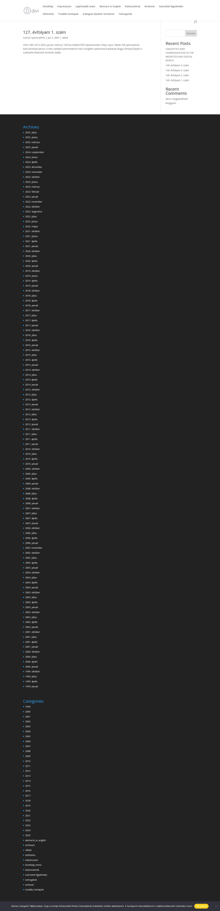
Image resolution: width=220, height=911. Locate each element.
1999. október (32, 671)
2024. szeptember (34, 152)
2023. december (33, 166)
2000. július (31, 656)
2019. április (31, 280)
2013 (27, 775)
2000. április (31, 661)
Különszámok (132, 6)
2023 (27, 825)
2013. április (31, 399)
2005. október (32, 552)
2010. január (31, 463)
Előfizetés (48, 14)
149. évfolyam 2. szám (177, 75)
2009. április (31, 478)
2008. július (31, 493)
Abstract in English (110, 6)
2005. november (33, 547)
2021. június (31, 236)
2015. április (31, 359)
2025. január (31, 147)
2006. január (31, 542)
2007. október (32, 508)
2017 (27, 795)
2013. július (31, 394)
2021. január (31, 246)
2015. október (32, 350)
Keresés (191, 33)
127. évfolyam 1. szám (44, 32)
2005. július (31, 557)
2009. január (31, 483)
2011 (27, 766)
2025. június (31, 137)
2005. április (31, 562)
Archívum (149, 6)
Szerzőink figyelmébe (171, 6)
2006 (27, 741)
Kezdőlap (48, 6)
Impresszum (64, 6)
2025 (27, 835)
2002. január (31, 626)
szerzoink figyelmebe (36, 874)
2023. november (33, 171)
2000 (27, 711)
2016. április (31, 340)
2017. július (31, 315)
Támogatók (125, 14)
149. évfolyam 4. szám (177, 65)
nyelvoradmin (38, 37)
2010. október (32, 449)
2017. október (32, 310)
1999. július (31, 676)
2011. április (31, 439)
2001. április (31, 641)
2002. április (31, 622)
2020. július (31, 255)
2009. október (32, 468)
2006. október (32, 528)
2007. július (31, 513)
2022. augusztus (33, 211)
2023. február (32, 191)
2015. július (31, 354)
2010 (27, 761)
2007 (27, 746)
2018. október (32, 290)
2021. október (32, 231)
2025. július (31, 132)
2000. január (31, 666)
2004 (27, 731)
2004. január (31, 587)
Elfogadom (201, 906)
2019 (27, 805)
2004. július (31, 577)
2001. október (32, 631)
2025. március (32, 142)
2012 (27, 770)
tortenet (29, 884)
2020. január (31, 265)
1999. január (31, 686)
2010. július (31, 453)
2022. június (31, 221)
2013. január (31, 404)
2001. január (31, 646)
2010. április (31, 458)
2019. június (31, 275)
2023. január (31, 196)
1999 (27, 706)
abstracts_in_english (35, 840)
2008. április (31, 498)
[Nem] (216, 906)
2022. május (31, 226)
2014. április (31, 379)
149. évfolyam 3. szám (177, 70)
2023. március (32, 186)
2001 (27, 716)
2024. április (31, 162)
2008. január (31, 503)
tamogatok (31, 879)
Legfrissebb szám (85, 6)
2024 (27, 830)
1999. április (31, 681)
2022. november (33, 201)
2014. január (31, 384)
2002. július (31, 617)
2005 (27, 736)
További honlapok (68, 14)
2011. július (31, 434)
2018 (27, 800)
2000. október (32, 651)
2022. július (31, 216)
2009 (27, 756)
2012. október (32, 409)
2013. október (32, 389)
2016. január (31, 345)
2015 (27, 785)
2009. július (31, 473)
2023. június (31, 181)
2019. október (32, 270)
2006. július (31, 533)
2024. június (31, 157)
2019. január (31, 285)
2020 (27, 810)
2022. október (32, 206)
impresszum (31, 860)
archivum (30, 845)
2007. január (31, 523)
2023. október (32, 176)
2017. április (31, 320)
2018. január (31, 305)
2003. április (31, 602)
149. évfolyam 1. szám (177, 80)
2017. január (31, 325)
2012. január (31, 424)
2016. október (32, 330)
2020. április (31, 260)
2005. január (31, 567)
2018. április (31, 300)
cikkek (65, 37)
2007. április (31, 518)
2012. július (31, 414)
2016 (27, 790)
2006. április (31, 538)
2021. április (31, 241)
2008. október (32, 488)
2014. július (31, 374)
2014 (27, 780)
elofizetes (30, 855)
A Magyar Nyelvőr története (98, 14)
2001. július (31, 636)
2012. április (31, 419)
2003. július (31, 597)
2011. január (31, 444)
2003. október (32, 592)
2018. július (31, 295)
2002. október (32, 612)
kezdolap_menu (33, 864)
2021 (27, 815)
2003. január (31, 607)
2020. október (32, 251)
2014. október (32, 369)
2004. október (32, 572)
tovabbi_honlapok (34, 889)
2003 (27, 726)
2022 (27, 820)
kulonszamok (32, 869)
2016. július (31, 335)
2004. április (31, 582)
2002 (27, 721)
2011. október (32, 429)
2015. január (31, 364)
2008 (27, 751)
